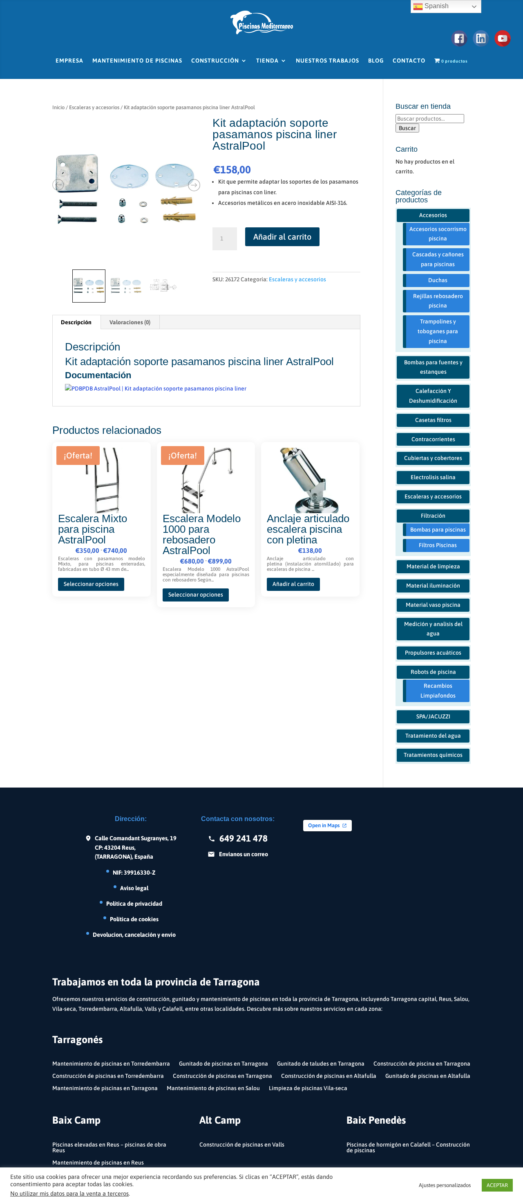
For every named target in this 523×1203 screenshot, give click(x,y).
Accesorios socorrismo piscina (438, 234)
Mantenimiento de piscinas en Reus (98, 1163)
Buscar (407, 128)
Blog (376, 61)
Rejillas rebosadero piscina (438, 301)
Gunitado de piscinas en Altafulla (427, 1076)
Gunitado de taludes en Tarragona (320, 1064)
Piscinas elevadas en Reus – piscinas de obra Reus (109, 1148)
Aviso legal (134, 887)
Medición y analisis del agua (433, 629)
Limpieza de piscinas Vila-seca (308, 1088)
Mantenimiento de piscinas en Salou (213, 1088)
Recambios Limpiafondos (438, 690)
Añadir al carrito (282, 236)
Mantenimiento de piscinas (137, 61)
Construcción (215, 61)
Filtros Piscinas (438, 545)
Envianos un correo (243, 854)
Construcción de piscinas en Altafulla (328, 1076)
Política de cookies (134, 919)
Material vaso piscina (433, 605)
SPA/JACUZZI (433, 716)
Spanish (436, 5)
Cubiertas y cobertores (433, 458)
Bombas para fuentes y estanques (433, 367)
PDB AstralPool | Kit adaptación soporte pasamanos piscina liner (164, 388)
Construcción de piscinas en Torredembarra (108, 1076)
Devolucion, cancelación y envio (134, 934)
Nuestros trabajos (327, 61)
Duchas (437, 280)
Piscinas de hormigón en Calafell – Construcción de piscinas (408, 1148)
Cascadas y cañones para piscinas (438, 259)
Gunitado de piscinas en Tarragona (223, 1064)
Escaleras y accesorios (94, 107)
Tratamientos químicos (433, 755)
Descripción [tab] (76, 322)
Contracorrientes (433, 439)
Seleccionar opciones (91, 584)
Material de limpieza (433, 566)
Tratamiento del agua (433, 735)
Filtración (433, 515)
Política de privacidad (134, 903)
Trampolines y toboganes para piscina (438, 331)
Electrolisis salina (433, 477)
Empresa (69, 61)
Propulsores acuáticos (433, 652)
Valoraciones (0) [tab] (130, 322)
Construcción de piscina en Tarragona (421, 1064)
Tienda (267, 61)
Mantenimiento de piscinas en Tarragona (105, 1088)
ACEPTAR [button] (497, 1185)
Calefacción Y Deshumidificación (433, 396)
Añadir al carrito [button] (293, 584)
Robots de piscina (433, 672)
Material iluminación (433, 585)
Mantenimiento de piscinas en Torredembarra (111, 1064)
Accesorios (433, 215)
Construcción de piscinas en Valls (241, 1145)
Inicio (58, 107)
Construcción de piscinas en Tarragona (222, 1076)
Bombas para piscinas (438, 529)
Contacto (409, 61)
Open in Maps (324, 825)
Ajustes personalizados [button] (445, 1185)
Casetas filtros (433, 420)
